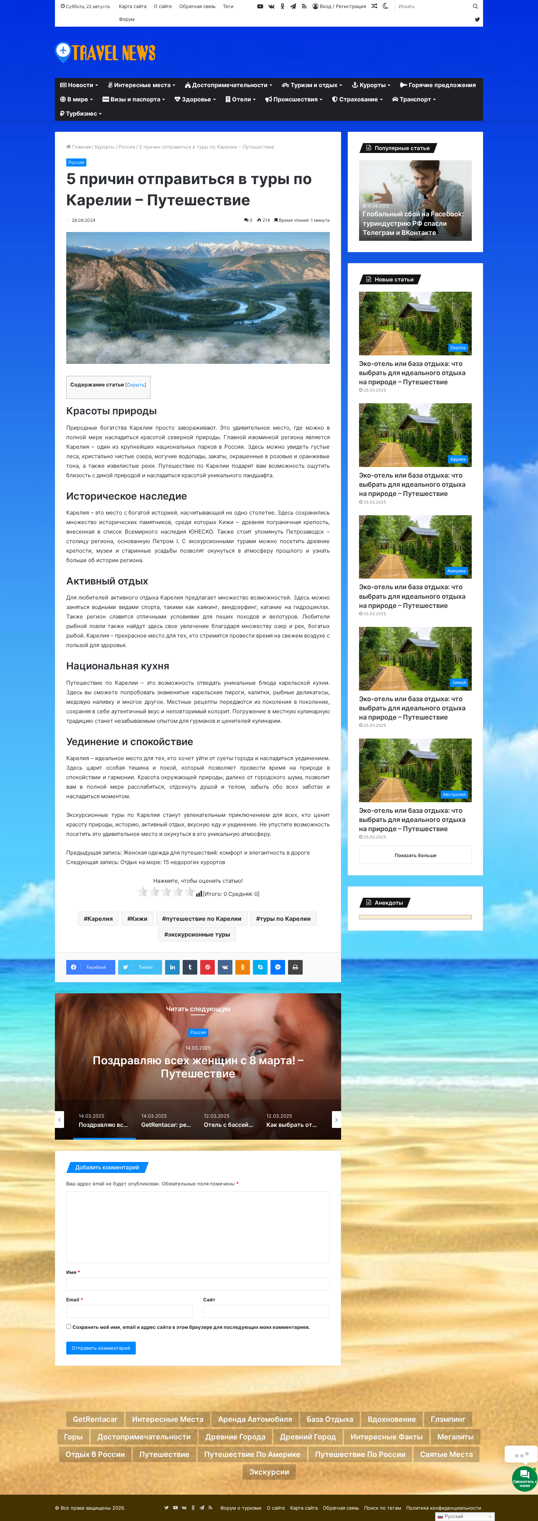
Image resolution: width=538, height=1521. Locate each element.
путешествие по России (360, 1454)
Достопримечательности (229, 85)
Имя (73, 1272)
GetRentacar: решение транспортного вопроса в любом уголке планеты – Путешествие (198, 1073)
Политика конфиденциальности (443, 1508)
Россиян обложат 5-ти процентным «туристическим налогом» (412, 223)
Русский (453, 1516)
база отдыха (330, 1419)
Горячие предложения (441, 85)
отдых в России (95, 1454)
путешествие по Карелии (204, 918)
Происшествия (295, 99)
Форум (127, 19)
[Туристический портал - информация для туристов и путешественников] (105, 52)
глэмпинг (448, 1419)
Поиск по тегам (382, 1508)
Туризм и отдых (313, 85)
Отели (241, 99)
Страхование (358, 99)
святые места (446, 1454)
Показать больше (416, 855)
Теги (228, 6)
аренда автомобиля (255, 1419)
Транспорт (414, 99)
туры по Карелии (285, 918)
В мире (77, 99)
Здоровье (195, 99)
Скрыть (136, 385)
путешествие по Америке (252, 1454)
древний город (308, 1436)
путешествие (164, 1454)
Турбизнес (80, 113)
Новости (80, 85)
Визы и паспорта (134, 99)
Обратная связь (197, 6)
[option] (198, 1066)
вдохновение (392, 1419)
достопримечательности (144, 1436)
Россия (127, 147)
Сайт (209, 1300)
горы (73, 1436)
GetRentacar (95, 1419)
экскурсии (269, 1472)
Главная (81, 147)
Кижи (139, 918)
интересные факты (387, 1436)
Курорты (372, 85)
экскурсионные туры (199, 934)
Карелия (100, 918)
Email (74, 1300)
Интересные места (142, 85)
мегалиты (455, 1436)
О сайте (163, 6)
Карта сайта (132, 6)
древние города (235, 1436)
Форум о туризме (241, 1508)
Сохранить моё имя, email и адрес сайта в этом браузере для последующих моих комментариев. (191, 1327)
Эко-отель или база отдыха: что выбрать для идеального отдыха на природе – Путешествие (412, 373)
